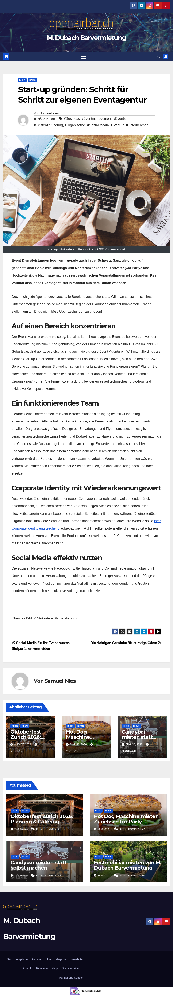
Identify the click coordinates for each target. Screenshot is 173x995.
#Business (72, 118)
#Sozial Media (98, 125)
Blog (22, 80)
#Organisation (75, 125)
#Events (119, 118)
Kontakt (27, 968)
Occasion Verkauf (72, 968)
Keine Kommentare (49, 829)
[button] (158, 56)
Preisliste (42, 968)
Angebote (22, 959)
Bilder (48, 959)
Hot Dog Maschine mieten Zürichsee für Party (126, 819)
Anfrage (36, 959)
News (32, 80)
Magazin (60, 959)
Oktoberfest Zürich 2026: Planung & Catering (42, 819)
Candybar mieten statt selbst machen (140, 737)
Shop (54, 968)
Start (9, 959)
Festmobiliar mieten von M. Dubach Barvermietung (127, 865)
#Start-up (117, 125)
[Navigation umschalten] (83, 56)
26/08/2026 (105, 829)
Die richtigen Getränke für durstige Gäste (124, 643)
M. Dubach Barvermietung (86, 38)
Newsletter (76, 959)
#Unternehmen (137, 125)
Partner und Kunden (71, 977)
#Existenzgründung (48, 125)
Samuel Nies (50, 113)
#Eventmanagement (96, 118)
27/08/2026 (21, 829)
